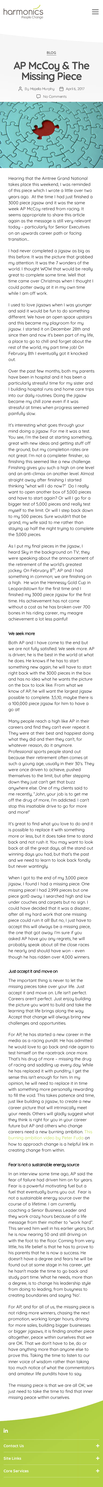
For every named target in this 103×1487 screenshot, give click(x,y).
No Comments (54, 96)
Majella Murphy (42, 88)
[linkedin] (6, 1431)
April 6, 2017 (75, 88)
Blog (51, 53)
